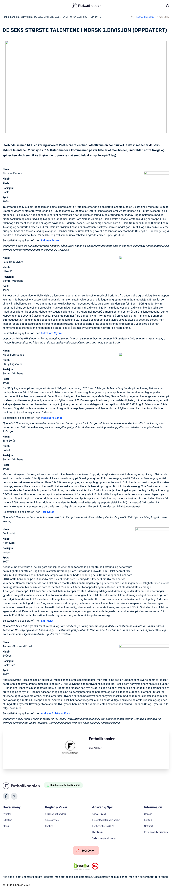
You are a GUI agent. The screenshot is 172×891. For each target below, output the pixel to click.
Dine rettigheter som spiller (106, 820)
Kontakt (148, 820)
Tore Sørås (47, 512)
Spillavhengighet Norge (104, 838)
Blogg (6, 826)
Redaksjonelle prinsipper (156, 832)
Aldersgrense (52, 820)
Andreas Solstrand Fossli (56, 713)
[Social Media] (6, 796)
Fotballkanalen (11, 17)
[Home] (23, 785)
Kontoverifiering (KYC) (103, 826)
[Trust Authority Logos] (95, 866)
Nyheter (7, 814)
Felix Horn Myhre (51, 333)
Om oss (148, 814)
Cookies (49, 826)
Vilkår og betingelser (55, 814)
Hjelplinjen (97, 832)
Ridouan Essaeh (50, 240)
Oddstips (7, 820)
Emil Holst (47, 621)
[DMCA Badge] (82, 866)
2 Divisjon (26, 17)
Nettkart (148, 826)
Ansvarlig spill (99, 814)
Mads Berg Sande (51, 418)
